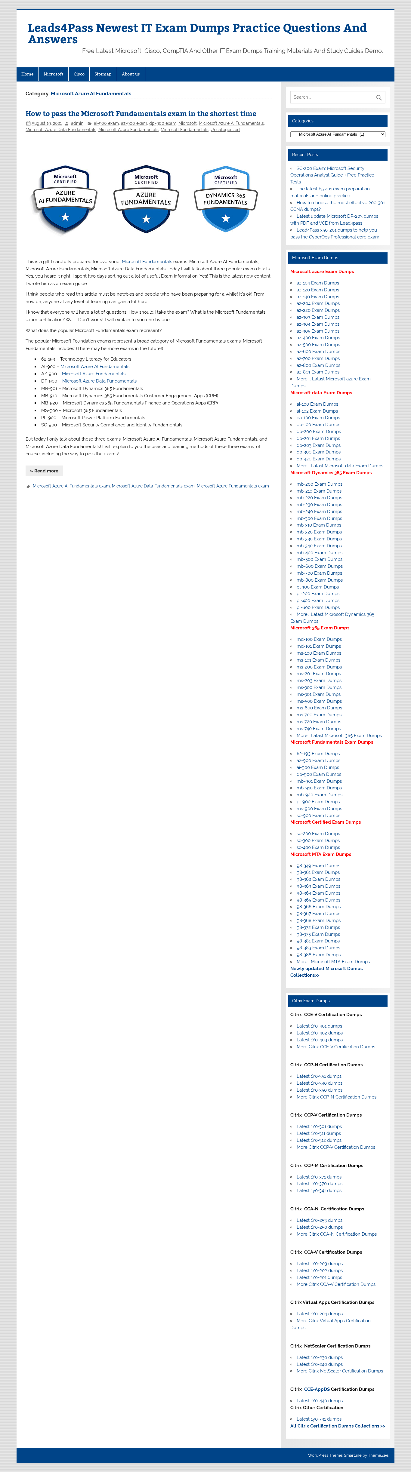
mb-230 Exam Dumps (319, 504)
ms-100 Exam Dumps (319, 653)
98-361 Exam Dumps (318, 872)
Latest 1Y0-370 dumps (319, 1183)
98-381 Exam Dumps (318, 941)
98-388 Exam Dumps (319, 954)
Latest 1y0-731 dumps (319, 1419)
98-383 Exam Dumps (318, 948)
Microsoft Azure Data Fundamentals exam (153, 486)
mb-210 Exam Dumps (319, 491)
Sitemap (103, 74)
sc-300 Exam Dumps (318, 840)
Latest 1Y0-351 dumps (319, 1076)
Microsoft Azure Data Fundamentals (61, 129)
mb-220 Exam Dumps (319, 497)
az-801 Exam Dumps (318, 372)
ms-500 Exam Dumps (319, 701)
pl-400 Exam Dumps (318, 600)
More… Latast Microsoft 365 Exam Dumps (339, 735)
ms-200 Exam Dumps (319, 667)
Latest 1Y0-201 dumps (319, 1277)
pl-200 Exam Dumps (318, 593)
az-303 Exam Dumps (318, 317)
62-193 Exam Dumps (318, 753)
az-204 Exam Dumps (318, 303)
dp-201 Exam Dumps (318, 438)
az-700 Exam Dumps (318, 358)
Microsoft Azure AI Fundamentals (231, 123)
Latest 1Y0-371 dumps (319, 1177)
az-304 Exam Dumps (318, 324)
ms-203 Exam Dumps (319, 680)
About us (131, 74)
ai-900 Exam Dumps (318, 767)
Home (27, 74)
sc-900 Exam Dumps (318, 815)
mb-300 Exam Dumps (319, 518)
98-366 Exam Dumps (319, 906)
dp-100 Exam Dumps (318, 424)
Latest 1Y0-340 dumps (319, 1083)
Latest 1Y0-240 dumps (320, 1364)
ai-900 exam (106, 123)
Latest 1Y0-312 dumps (319, 1140)
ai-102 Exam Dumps (317, 411)
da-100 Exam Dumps (318, 417)
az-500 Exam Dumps (318, 344)
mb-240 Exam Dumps (319, 511)
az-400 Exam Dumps (318, 337)
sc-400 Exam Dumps (318, 847)
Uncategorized (225, 129)
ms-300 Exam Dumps (319, 687)
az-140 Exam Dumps (318, 297)
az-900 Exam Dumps (318, 760)
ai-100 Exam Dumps (317, 404)
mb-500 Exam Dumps (319, 559)
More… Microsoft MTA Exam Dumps (333, 961)
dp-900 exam (162, 123)
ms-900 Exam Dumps (319, 808)
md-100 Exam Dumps (319, 639)
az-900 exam (134, 123)
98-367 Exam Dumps (318, 913)
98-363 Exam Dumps (318, 886)
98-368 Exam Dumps (319, 920)
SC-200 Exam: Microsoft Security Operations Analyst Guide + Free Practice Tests (332, 175)
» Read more (44, 471)
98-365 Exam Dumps (318, 900)
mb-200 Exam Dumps (319, 484)
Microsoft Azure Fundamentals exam (233, 486)
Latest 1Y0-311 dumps (319, 1133)
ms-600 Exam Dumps (319, 708)
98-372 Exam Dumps (318, 927)
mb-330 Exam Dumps (319, 539)
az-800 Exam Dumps (318, 365)
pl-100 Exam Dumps (318, 587)
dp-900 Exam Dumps (319, 774)
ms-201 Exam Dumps (319, 673)
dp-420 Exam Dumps (319, 459)
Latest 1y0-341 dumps (319, 1190)
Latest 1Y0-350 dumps (319, 1090)
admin (77, 123)
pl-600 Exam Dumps (318, 607)
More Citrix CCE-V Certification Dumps (336, 1046)
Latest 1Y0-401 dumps (319, 1026)
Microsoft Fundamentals (185, 129)
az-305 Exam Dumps (318, 331)
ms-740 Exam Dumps (319, 728)
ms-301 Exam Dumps (319, 694)
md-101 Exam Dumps (319, 646)
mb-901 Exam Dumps (319, 781)
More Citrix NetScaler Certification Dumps (340, 1371)
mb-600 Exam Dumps (320, 566)
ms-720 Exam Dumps (319, 721)
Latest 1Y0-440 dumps (320, 1400)
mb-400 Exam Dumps (319, 552)
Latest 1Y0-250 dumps (320, 1227)
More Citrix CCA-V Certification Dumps (336, 1284)
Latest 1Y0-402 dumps (320, 1033)
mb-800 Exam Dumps (320, 580)
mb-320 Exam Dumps (319, 532)
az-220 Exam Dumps (318, 310)
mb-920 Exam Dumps (319, 794)
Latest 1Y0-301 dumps (319, 1126)
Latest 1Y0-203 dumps (320, 1263)
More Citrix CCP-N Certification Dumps (336, 1097)
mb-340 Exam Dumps (319, 546)
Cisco (79, 74)
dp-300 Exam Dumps (319, 452)
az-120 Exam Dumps (318, 290)
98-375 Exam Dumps (318, 934)
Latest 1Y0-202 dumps (320, 1270)
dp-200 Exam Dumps (319, 431)
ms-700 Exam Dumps (319, 715)
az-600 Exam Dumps (318, 351)
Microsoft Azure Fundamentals (128, 129)
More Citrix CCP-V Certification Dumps (336, 1147)
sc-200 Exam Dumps (318, 833)
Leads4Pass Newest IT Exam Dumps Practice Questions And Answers (197, 33)
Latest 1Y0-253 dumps (319, 1220)
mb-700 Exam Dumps (319, 573)
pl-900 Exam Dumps (318, 801)
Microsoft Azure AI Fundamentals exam (71, 486)
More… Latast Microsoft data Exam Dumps (340, 466)
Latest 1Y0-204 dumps (320, 1314)
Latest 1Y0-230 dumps (320, 1357)
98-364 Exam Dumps (318, 893)
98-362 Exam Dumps (318, 879)
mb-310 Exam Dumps (319, 525)
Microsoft (53, 74)
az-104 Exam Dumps (318, 283)
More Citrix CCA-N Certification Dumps (337, 1234)
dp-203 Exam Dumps (319, 445)
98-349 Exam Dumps (318, 865)
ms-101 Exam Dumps (318, 660)
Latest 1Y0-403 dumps (320, 1040)
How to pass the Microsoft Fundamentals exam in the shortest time (141, 113)
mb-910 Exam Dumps (319, 788)
